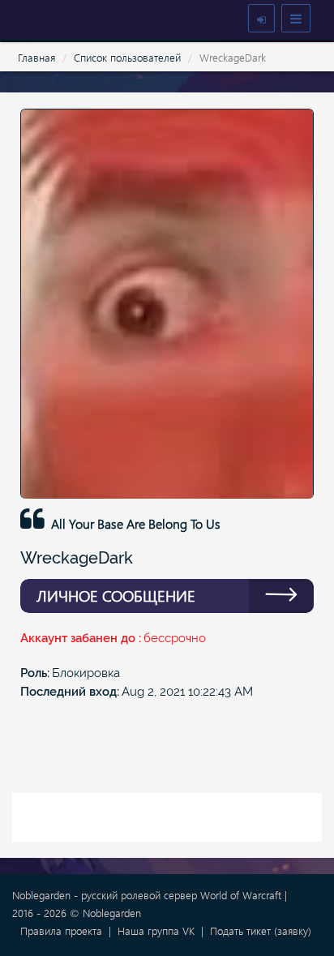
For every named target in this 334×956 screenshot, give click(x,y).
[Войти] (261, 18)
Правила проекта (61, 930)
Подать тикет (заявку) (260, 930)
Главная (36, 57)
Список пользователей (127, 57)
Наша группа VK (156, 930)
